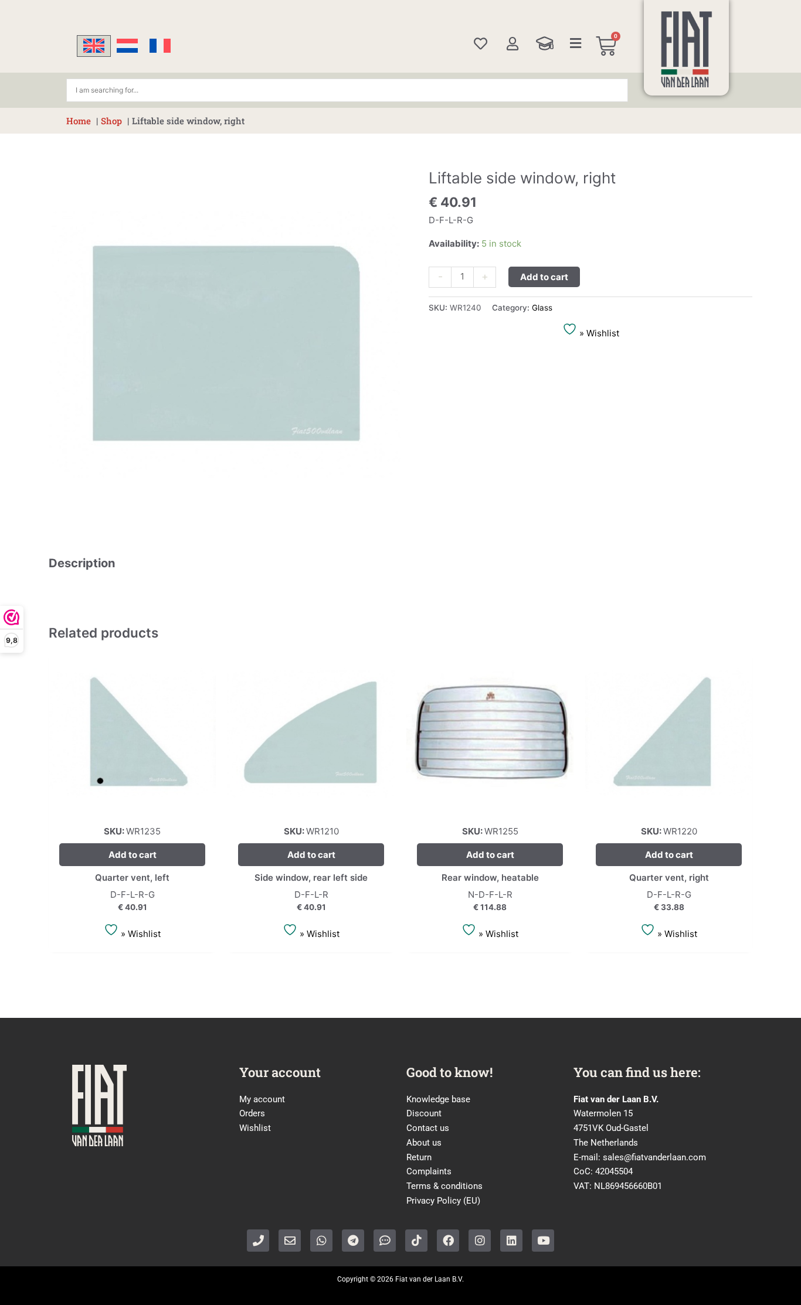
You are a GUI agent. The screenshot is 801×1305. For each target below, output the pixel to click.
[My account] (512, 43)
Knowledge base (438, 1099)
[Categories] (575, 43)
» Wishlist (598, 333)
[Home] (686, 49)
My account (262, 1099)
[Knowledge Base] (545, 43)
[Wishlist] (480, 43)
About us (424, 1142)
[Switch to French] (160, 46)
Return (419, 1157)
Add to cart (544, 276)
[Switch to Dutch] (127, 46)
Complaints (429, 1171)
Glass (542, 307)
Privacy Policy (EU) (443, 1200)
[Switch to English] (93, 46)
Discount (424, 1113)
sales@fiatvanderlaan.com (654, 1157)
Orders (252, 1113)
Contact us (427, 1128)
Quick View (132, 806)
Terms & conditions (444, 1186)
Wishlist (255, 1128)
